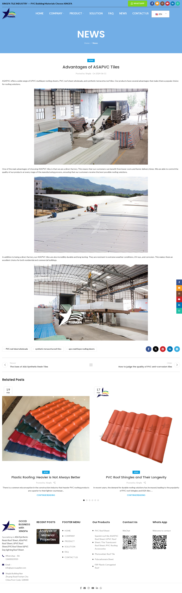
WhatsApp (139, 3)
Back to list (91, 365)
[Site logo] (9, 13)
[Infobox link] (15, 526)
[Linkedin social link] (172, 3)
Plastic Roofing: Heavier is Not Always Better (45, 477)
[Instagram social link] (162, 3)
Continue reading (46, 495)
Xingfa (88, 73)
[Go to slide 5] (95, 500)
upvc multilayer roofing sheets (82, 349)
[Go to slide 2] (86, 500)
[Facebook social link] (152, 3)
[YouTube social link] (167, 3)
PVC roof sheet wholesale (17, 349)
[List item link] (76, 530)
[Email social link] (157, 3)
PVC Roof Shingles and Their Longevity (136, 477)
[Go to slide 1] (84, 500)
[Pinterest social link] (163, 349)
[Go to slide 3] (89, 500)
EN (160, 14)
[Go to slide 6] (98, 500)
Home (87, 43)
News (95, 43)
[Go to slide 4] (92, 500)
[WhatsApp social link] (178, 3)
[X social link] (156, 349)
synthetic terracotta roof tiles (48, 349)
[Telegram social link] (177, 349)
